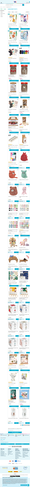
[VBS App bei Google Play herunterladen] (12, 476)
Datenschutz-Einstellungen (18, 456)
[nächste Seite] (29, 425)
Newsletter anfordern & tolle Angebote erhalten (15, 428)
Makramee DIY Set (3, 13)
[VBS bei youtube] (17, 446)
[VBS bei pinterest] (16, 446)
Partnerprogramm (3, 452)
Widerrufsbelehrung (17, 455)
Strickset (2, 16)
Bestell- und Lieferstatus (25, 456)
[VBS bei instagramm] (14, 446)
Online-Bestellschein (17, 451)
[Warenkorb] (29, 3)
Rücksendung (16, 454)
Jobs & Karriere (2, 451)
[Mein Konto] (27, 3)
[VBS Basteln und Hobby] (15, 1)
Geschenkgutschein (10, 451)
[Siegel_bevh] (15, 468)
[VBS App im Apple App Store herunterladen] (17, 476)
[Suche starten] (23, 5)
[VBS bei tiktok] (19, 446)
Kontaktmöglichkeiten (25, 455)
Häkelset (2, 12)
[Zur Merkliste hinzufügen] (17, 14)
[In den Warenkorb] (28, 167)
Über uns (2, 450)
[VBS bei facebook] (12, 446)
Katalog (9, 450)
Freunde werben (10, 452)
